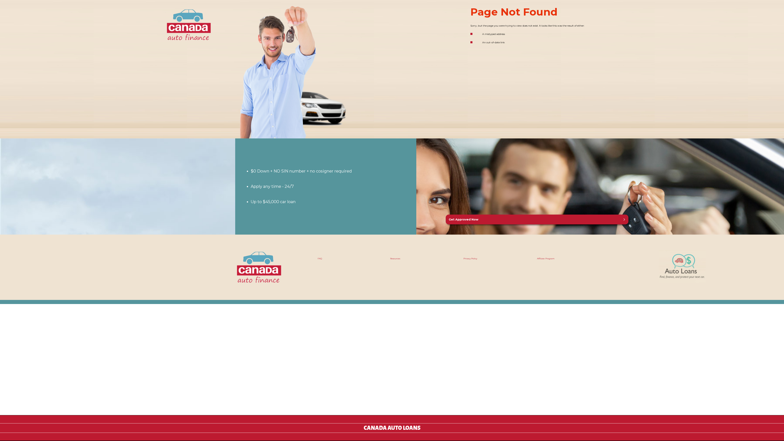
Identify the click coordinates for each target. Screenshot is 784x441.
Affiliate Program (546, 258)
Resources (395, 258)
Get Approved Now (463, 219)
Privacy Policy (470, 258)
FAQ (320, 258)
